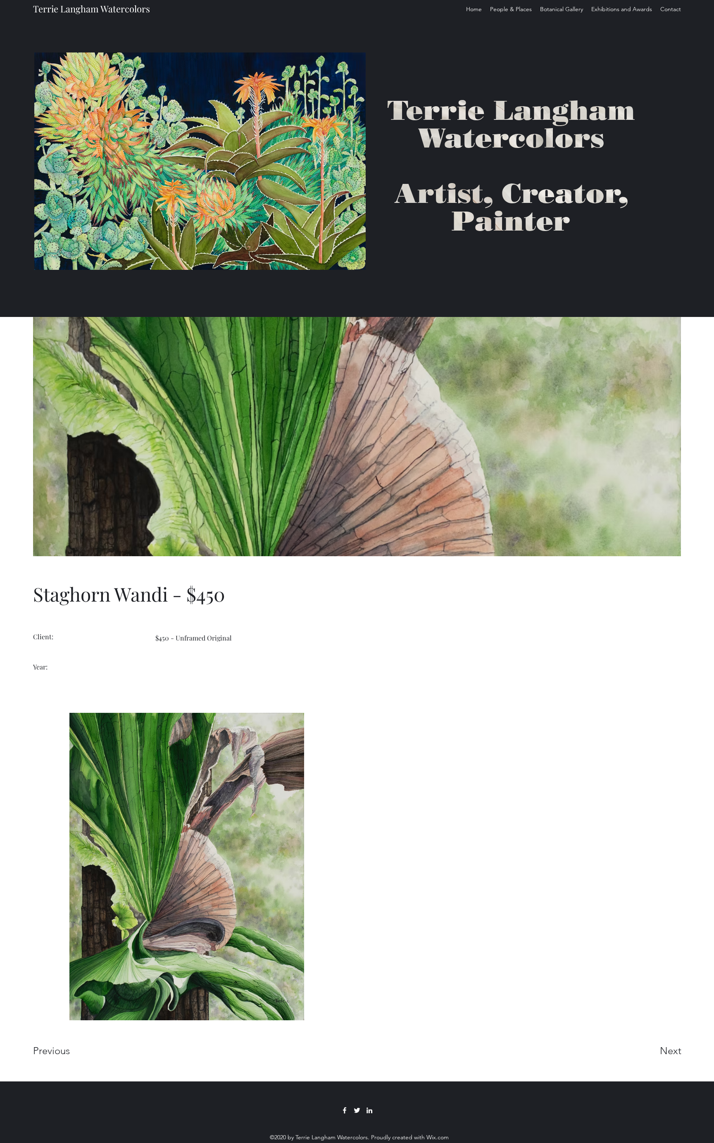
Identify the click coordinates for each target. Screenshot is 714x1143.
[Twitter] (357, 1110)
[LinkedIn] (369, 1110)
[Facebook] (344, 1110)
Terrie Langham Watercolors (91, 8)
